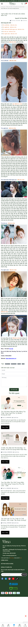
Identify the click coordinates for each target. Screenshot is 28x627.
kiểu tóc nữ (8, 363)
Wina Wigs (12, 557)
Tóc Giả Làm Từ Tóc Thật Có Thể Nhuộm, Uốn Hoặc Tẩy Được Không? (13, 519)
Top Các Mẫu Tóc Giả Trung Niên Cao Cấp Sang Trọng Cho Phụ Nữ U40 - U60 (12, 484)
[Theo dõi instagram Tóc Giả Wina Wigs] (9, 578)
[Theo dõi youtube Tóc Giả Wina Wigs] (13, 578)
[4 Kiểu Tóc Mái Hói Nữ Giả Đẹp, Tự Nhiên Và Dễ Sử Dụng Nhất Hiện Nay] (14, 439)
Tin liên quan (14, 393)
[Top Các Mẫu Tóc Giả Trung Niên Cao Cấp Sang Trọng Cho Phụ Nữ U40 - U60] (14, 473)
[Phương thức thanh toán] (10, 593)
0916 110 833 (12, 553)
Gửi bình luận (14, 389)
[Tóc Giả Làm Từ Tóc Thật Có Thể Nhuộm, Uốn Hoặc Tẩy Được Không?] (14, 509)
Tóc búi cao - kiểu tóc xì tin (9, 31)
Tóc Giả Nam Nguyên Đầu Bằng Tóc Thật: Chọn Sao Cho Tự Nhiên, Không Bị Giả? (13, 413)
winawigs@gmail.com (11, 555)
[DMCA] (13, 588)
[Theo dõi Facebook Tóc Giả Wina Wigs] (2, 578)
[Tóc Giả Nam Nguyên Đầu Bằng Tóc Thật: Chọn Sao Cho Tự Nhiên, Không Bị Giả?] (14, 402)
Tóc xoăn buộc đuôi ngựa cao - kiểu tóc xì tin (13, 29)
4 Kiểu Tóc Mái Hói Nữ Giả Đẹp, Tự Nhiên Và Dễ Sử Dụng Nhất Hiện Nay (14, 448)
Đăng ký (24, 574)
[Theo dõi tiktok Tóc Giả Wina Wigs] (17, 578)
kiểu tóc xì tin (12, 42)
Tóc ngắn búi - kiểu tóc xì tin (9, 27)
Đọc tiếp (5, 427)
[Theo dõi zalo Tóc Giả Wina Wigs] (6, 578)
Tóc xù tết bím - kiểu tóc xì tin (10, 25)
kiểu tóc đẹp (13, 363)
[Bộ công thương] (13, 584)
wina (23, 363)
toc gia (19, 363)
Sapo (21, 557)
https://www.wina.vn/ (11, 358)
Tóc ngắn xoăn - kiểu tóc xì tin (10, 33)
